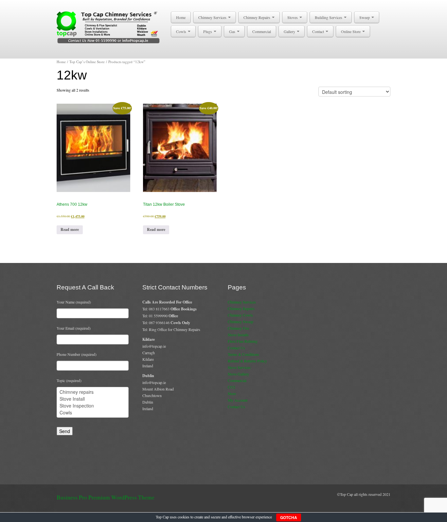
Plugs (208, 31)
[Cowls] (92, 412)
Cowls (181, 31)
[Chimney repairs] (92, 392)
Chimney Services (212, 17)
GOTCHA (288, 517)
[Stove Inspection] (92, 405)
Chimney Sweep (240, 321)
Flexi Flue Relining (243, 341)
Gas (232, 31)
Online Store (351, 31)
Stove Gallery (238, 373)
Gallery (290, 31)
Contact (318, 31)
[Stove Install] (92, 398)
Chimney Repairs (257, 17)
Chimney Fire (238, 328)
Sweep (365, 17)
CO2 (231, 387)
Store (232, 393)
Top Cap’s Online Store (87, 61)
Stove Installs (238, 334)
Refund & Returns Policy (247, 360)
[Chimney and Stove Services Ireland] (109, 26)
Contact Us (236, 347)
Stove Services (239, 367)
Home (181, 17)
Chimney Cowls (240, 315)
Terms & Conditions (243, 354)
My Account (237, 400)
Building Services (329, 17)
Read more (70, 229)
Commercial (261, 31)
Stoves (293, 17)
